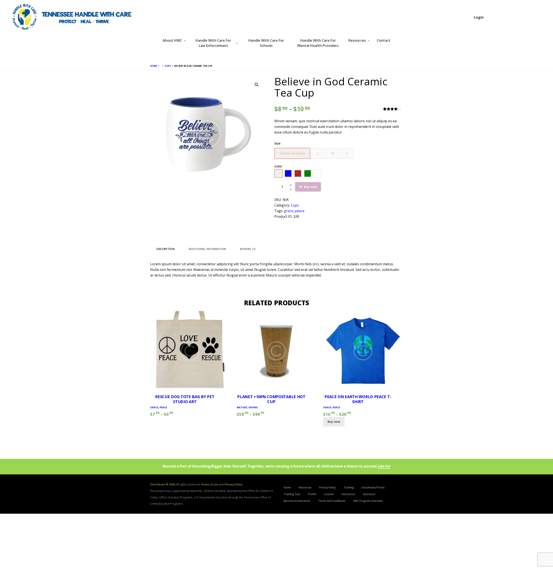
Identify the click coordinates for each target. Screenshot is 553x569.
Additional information (207, 249)
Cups (167, 65)
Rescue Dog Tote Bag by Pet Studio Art (184, 399)
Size (277, 143)
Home (153, 65)
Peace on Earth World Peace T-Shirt (357, 399)
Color (278, 166)
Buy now (310, 187)
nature (242, 407)
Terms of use (209, 484)
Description (166, 249)
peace (299, 210)
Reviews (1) (248, 249)
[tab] (165, 249)
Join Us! (384, 466)
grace (288, 210)
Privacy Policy (233, 484)
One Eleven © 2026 (162, 484)
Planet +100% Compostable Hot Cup (271, 399)
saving (253, 407)
